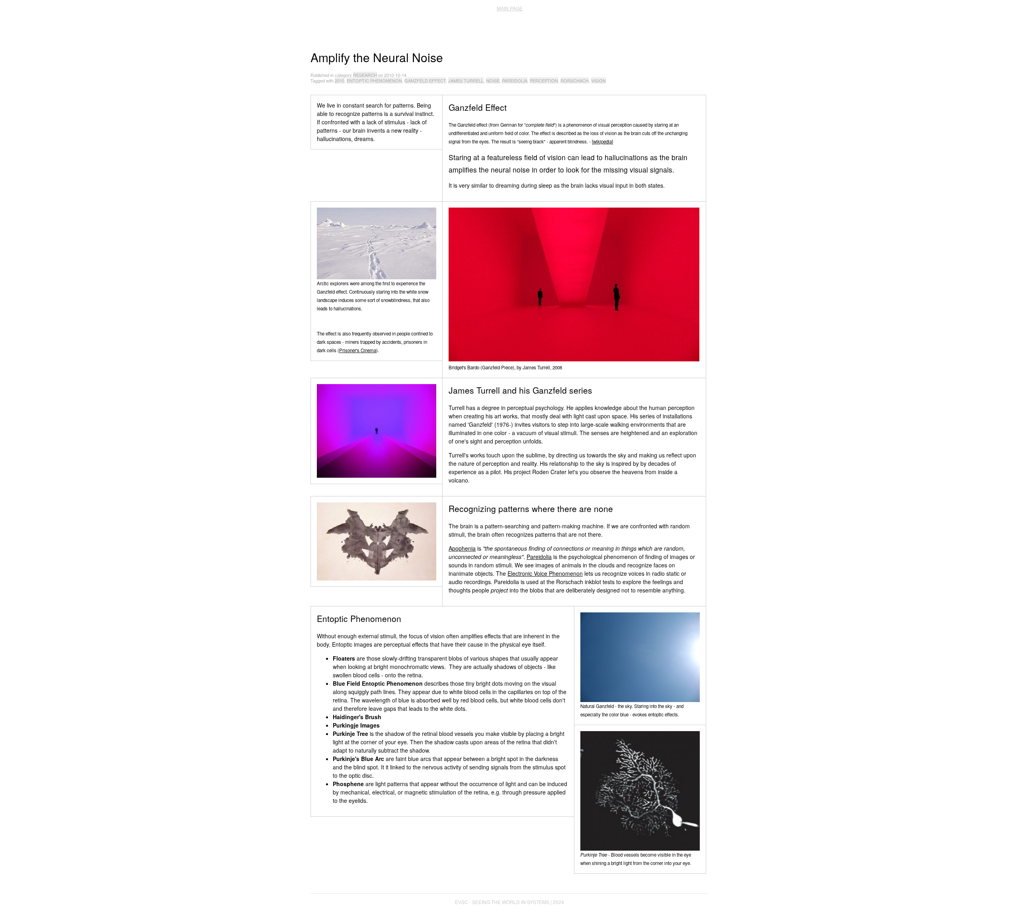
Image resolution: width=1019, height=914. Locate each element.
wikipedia (602, 141)
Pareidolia (539, 557)
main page (510, 8)
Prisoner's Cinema (357, 350)
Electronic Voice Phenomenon (545, 573)
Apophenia (462, 548)
